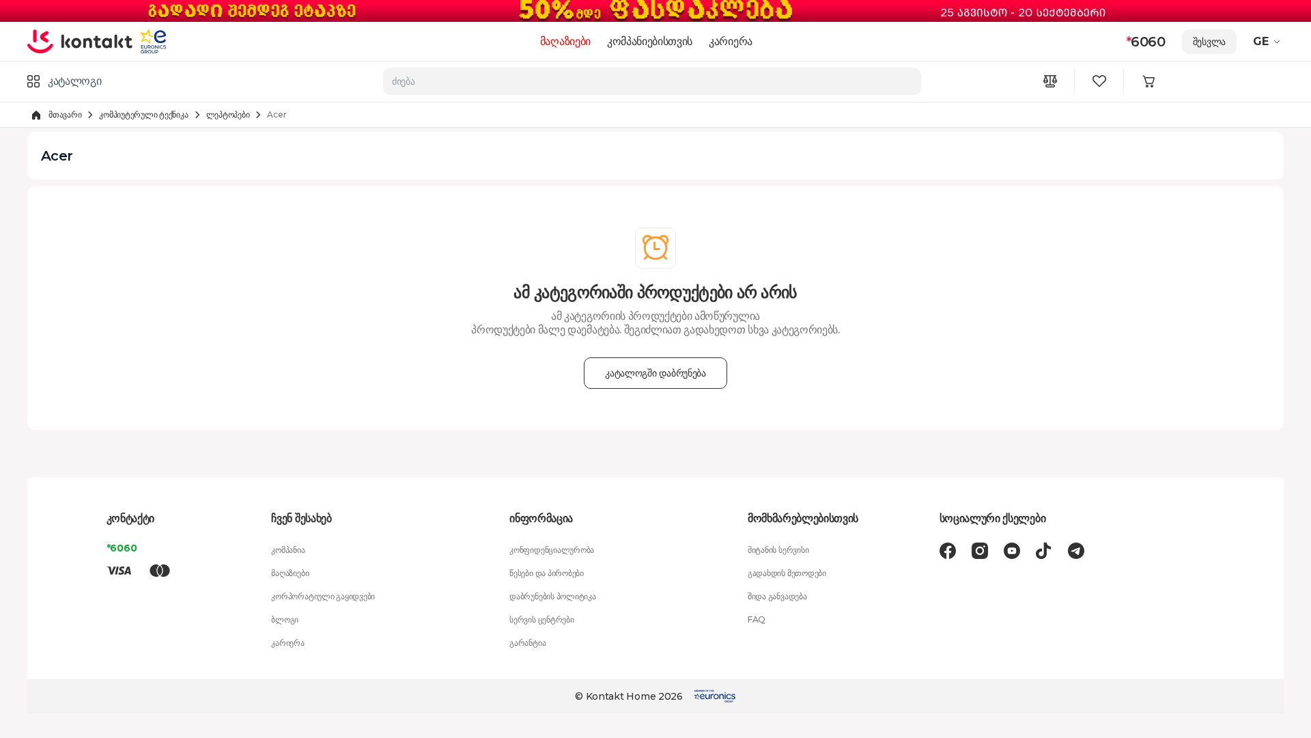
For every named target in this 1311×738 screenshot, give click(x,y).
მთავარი (64, 114)
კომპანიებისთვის (649, 41)
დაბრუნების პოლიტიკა (552, 596)
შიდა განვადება (777, 596)
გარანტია (527, 643)
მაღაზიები (565, 41)
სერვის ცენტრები (541, 619)
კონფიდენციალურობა (551, 550)
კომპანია (288, 550)
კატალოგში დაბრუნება (655, 373)
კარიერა (730, 41)
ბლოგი (284, 619)
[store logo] (80, 41)
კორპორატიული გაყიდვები (323, 596)
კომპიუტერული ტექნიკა (143, 114)
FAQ (756, 619)
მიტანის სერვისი (778, 550)
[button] (1268, 42)
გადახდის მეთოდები (787, 573)
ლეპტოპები (228, 114)
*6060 (122, 548)
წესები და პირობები (546, 573)
